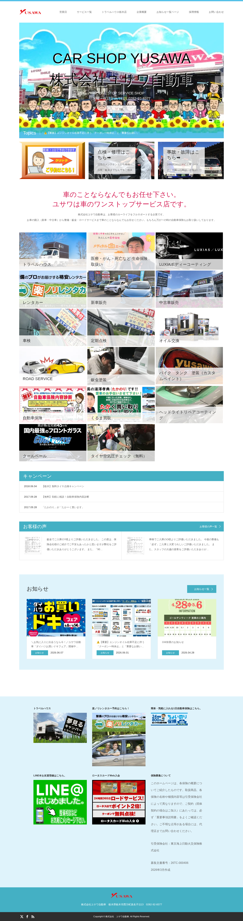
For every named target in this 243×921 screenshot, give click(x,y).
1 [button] (117, 123)
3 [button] (123, 123)
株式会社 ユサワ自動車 (117, 916)
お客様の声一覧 (208, 526)
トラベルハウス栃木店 (114, 12)
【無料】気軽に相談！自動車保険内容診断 (65, 496)
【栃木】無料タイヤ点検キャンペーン (63, 486)
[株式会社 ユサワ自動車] (41, 11)
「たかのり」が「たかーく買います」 (63, 507)
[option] (121, 80)
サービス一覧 (84, 12)
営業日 (63, 12)
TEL (121, 109)
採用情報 (194, 12)
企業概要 (142, 12)
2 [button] (120, 123)
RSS (33, 916)
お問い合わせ (216, 12)
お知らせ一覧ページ (168, 12)
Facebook (27, 916)
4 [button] (126, 123)
